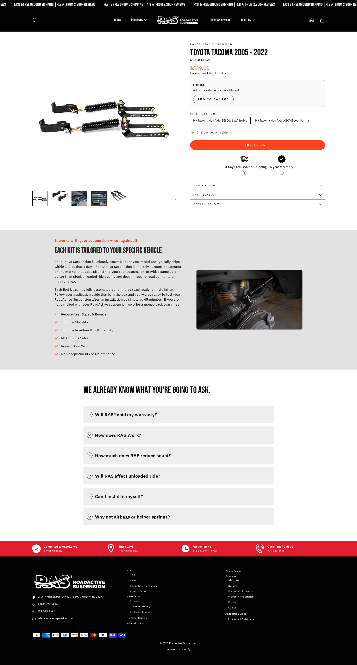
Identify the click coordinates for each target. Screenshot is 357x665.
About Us (233, 580)
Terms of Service (137, 617)
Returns (233, 585)
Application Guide (235, 613)
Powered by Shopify (178, 649)
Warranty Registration (241, 596)
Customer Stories (140, 611)
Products (137, 20)
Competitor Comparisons (144, 585)
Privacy (232, 602)
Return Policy (206, 204)
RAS (132, 574)
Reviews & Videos (221, 20)
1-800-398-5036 (48, 603)
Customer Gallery (140, 606)
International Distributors (240, 619)
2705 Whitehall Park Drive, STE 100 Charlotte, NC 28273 (71, 596)
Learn (118, 20)
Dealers (246, 20)
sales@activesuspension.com (55, 618)
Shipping (195, 72)
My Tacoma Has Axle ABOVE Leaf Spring (282, 120)
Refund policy (135, 623)
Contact (232, 607)
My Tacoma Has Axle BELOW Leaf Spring (220, 120)
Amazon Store (138, 591)
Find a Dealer (233, 571)
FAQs (133, 580)
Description (204, 185)
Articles (134, 600)
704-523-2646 (46, 611)
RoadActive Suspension (211, 44)
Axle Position (203, 113)
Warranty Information (240, 591)
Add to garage (213, 99)
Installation (205, 194)
